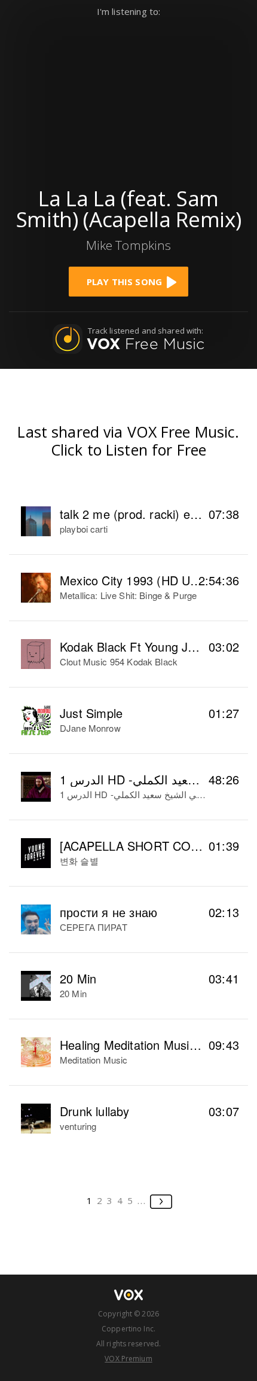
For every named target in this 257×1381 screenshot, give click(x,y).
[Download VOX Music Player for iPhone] (128, 96)
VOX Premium (128, 1358)
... (141, 1200)
